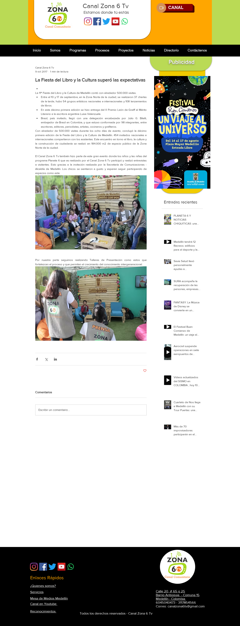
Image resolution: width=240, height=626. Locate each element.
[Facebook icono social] (97, 21)
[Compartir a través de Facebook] (37, 359)
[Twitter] (106, 21)
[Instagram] (88, 21)
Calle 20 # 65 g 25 (170, 591)
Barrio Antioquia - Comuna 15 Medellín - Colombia (178, 597)
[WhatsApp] (125, 21)
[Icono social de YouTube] (115, 21)
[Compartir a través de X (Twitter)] (46, 359)
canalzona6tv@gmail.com (186, 606)
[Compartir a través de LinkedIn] (55, 359)
